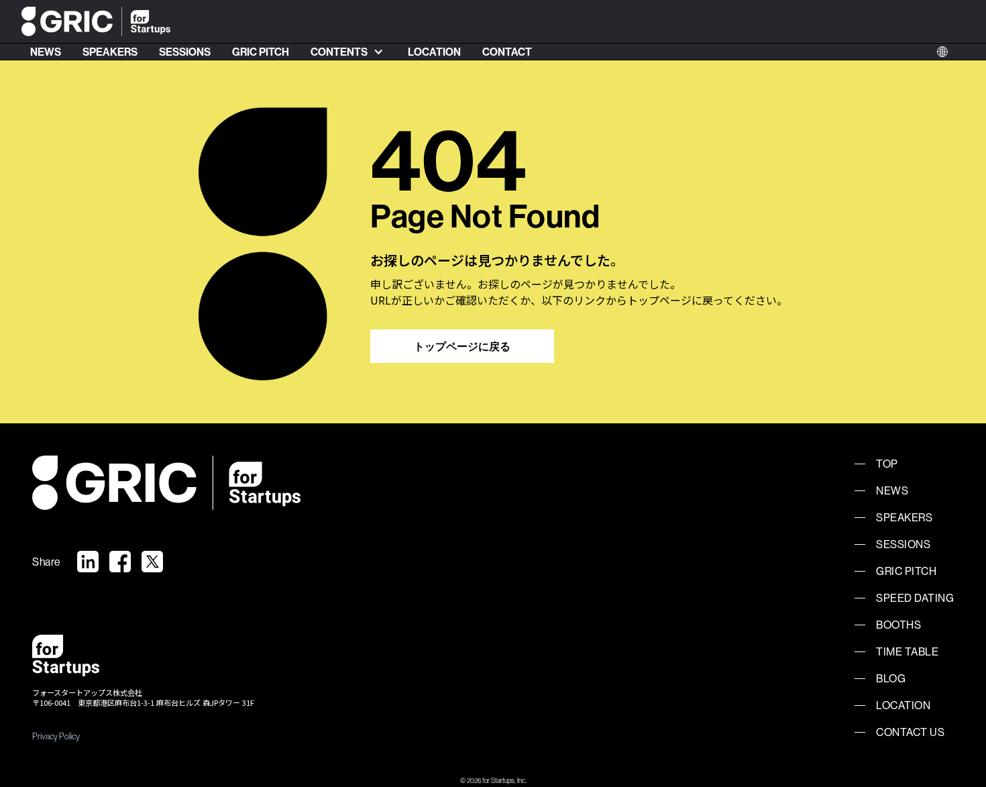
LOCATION (434, 51)
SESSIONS (185, 51)
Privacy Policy (56, 736)
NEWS (45, 51)
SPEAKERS (110, 51)
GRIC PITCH (260, 51)
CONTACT (507, 51)
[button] (348, 52)
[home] (95, 22)
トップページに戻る (462, 346)
